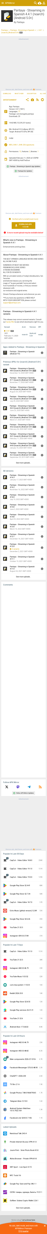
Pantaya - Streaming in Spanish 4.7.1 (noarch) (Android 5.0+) (22, 379)
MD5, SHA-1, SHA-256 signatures (21, 145)
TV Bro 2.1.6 (15, 1084)
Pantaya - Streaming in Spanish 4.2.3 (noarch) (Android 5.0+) (22, 454)
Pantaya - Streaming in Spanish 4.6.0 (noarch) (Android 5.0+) (22, 407)
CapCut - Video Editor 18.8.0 (21, 860)
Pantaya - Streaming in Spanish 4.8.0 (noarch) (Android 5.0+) (22, 369)
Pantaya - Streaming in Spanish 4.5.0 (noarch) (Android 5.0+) (22, 416)
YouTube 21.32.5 (16, 927)
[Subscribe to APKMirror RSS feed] (40, 788)
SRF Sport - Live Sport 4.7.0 (21, 1167)
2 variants (15, 549)
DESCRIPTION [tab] (31, 93)
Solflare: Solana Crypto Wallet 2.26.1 (24, 1200)
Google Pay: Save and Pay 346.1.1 (23, 1184)
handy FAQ (10, 322)
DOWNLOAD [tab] (7, 93)
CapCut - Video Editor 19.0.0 (21, 877)
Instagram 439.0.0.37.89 (19, 936)
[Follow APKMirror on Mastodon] (18, 788)
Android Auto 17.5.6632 (19, 1027)
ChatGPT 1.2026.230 (18, 1076)
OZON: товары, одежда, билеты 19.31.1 (26, 1192)
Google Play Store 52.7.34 (20, 894)
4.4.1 (40, 30)
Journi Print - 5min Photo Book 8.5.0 (24, 1150)
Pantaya (20, 22)
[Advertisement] (23, 64)
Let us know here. (28, 1220)
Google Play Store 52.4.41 (20, 885)
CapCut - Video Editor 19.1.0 (21, 869)
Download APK (25, 225)
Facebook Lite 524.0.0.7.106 (21, 1118)
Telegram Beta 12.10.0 (18, 1101)
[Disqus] (23, 681)
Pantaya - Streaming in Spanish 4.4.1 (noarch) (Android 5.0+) (22, 435)
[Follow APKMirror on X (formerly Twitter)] (6, 788)
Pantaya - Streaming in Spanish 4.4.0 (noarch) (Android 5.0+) (22, 444)
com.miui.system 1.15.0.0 (20, 985)
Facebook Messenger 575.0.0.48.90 (24, 1067)
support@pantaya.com (12, 303)
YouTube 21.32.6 (16, 1018)
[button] (27, 100)
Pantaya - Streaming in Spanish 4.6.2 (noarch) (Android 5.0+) (22, 397)
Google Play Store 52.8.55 (20, 1002)
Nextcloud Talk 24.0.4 (18, 1133)
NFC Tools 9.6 (15, 1175)
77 (19, 111)
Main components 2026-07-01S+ (23, 1059)
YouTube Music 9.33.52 (19, 976)
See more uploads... (23, 463)
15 (20, 151)
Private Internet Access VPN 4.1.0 (23, 1142)
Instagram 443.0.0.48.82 (19, 1051)
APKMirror (10, 3)
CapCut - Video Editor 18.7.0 (21, 902)
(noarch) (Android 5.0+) (10, 33)
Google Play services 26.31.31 (21, 1010)
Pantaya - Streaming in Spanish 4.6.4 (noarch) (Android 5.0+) (22, 388)
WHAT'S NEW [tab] (19, 93)
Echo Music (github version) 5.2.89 (23, 911)
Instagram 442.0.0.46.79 (19, 968)
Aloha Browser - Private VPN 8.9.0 (23, 1159)
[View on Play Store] (32, 100)
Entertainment (10, 100)
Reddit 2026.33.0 (16, 993)
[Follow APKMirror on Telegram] (29, 788)
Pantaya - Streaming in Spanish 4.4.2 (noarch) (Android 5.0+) (22, 426)
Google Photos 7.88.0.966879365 (23, 1093)
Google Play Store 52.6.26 (20, 919)
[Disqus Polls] (23, 618)
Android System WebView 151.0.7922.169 (20, 1109)
